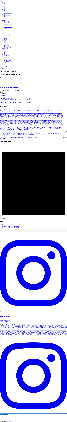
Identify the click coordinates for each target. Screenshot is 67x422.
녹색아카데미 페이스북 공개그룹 (9, 227)
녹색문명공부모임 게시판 (8, 26)
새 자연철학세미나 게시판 (8, 24)
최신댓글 (1, 109)
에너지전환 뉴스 (6, 7)
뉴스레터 (5, 28)
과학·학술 (3, 9)
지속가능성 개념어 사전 (8, 13)
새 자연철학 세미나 (7, 22)
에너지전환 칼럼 (6, 8)
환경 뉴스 (5, 3)
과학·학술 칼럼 (6, 11)
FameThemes (10, 421)
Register (5, 31)
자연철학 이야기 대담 (7, 15)
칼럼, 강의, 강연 (6, 18)
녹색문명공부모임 (7, 21)
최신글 (1, 95)
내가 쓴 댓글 (5, 109)
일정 (2, 29)
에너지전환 (4, 6)
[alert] (33, 181)
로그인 (1, 103)
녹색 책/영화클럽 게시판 (8, 27)
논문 (4, 17)
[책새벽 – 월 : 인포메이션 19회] (8, 84)
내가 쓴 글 (4, 95)
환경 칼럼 (5, 4)
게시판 (3, 23)
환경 (2, 2)
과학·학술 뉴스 (6, 10)
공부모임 (3, 20)
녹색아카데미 (2, 68)
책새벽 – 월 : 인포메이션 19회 (9, 87)
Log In (3, 30)
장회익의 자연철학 (5, 14)
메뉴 (0, 0)
